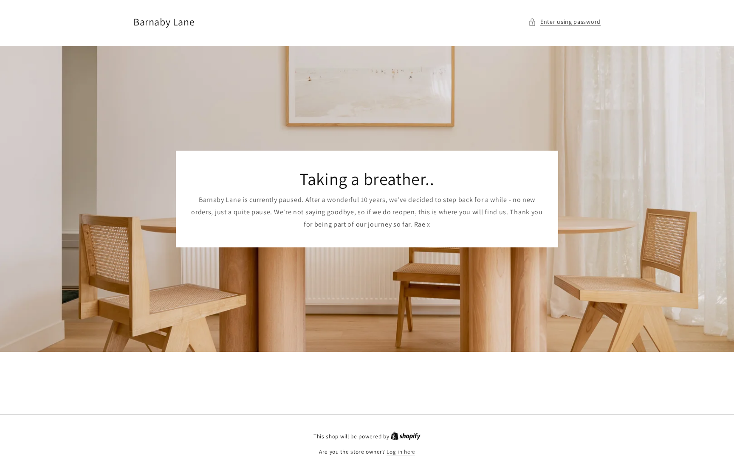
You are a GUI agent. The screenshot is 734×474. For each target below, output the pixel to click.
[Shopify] (406, 436)
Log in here (401, 451)
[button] (564, 22)
